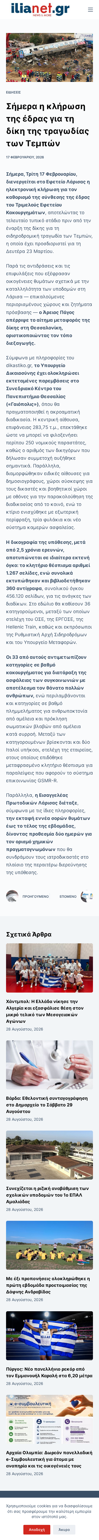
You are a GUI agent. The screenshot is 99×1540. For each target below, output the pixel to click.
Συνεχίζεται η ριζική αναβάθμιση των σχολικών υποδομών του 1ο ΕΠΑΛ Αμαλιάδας (47, 1195)
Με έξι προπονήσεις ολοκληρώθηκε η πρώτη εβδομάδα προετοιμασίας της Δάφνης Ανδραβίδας (48, 1285)
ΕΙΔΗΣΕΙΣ (13, 92)
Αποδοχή (37, 1529)
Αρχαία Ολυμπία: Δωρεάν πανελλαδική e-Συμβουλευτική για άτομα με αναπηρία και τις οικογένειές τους (49, 1459)
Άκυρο (64, 1529)
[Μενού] (90, 9)
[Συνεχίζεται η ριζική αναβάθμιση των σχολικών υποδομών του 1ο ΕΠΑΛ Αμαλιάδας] (49, 1155)
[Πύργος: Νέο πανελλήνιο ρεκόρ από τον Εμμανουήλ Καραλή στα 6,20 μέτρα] (49, 1335)
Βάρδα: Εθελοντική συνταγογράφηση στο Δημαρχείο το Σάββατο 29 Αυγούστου (47, 1104)
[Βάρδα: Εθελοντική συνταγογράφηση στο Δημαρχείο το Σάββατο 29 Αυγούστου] (49, 1064)
